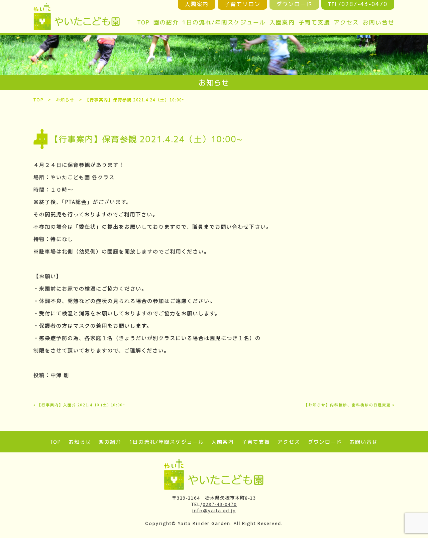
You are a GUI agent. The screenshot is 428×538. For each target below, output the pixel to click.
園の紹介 (166, 22)
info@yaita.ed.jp (214, 510)
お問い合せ (379, 22)
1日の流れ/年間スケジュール (224, 22)
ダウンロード (325, 441)
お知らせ (65, 99)
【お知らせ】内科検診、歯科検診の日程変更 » (349, 404)
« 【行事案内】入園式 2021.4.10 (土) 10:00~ (79, 404)
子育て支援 (314, 22)
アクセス (346, 22)
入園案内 (282, 22)
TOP (143, 22)
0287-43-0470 (220, 504)
